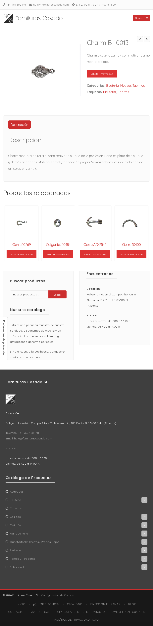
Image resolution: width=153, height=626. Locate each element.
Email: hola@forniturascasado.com (29, 438)
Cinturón (15, 525)
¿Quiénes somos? (46, 604)
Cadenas (16, 508)
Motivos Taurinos (132, 85)
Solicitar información (102, 73)
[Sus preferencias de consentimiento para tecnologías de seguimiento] (4, 338)
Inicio (21, 604)
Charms (123, 92)
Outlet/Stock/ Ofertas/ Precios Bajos (34, 542)
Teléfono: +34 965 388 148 (22, 433)
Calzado (15, 517)
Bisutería (112, 85)
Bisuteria (109, 92)
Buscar (57, 294)
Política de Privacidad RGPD (76, 619)
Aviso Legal (40, 611)
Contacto (16, 611)
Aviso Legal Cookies (129, 611)
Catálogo (74, 604)
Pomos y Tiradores (22, 558)
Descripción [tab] (19, 125)
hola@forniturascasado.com (51, 4)
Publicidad (17, 567)
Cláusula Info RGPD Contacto (81, 611)
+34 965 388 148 (16, 4)
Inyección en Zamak (105, 604)
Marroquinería (19, 533)
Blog (132, 604)
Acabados (17, 491)
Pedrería (15, 550)
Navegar (139, 18)
